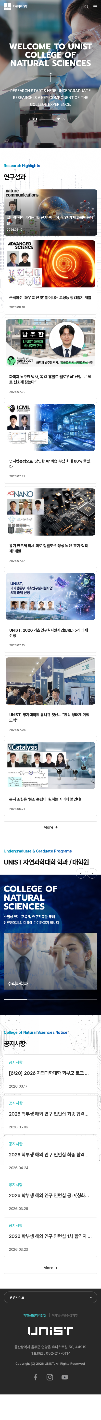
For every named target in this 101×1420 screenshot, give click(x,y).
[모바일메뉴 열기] (95, 7)
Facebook (35, 1377)
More (48, 827)
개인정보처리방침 (35, 1315)
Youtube (65, 1377)
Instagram (50, 1377)
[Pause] (70, 119)
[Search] (86, 7)
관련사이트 (17, 1297)
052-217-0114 (58, 1353)
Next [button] (92, 873)
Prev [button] (81, 873)
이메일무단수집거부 (65, 1315)
